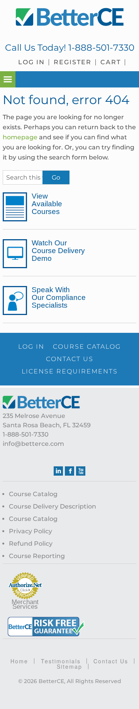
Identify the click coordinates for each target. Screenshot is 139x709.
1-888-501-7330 (101, 47)
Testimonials (61, 661)
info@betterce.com (33, 443)
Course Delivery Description (52, 506)
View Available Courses (47, 204)
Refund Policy (31, 543)
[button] (7, 79)
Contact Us (110, 661)
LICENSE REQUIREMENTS (70, 371)
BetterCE (69, 17)
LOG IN (31, 346)
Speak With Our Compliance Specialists (59, 298)
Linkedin (58, 471)
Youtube (80, 471)
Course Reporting (37, 556)
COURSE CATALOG (87, 346)
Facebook (69, 471)
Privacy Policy (30, 531)
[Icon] (15, 206)
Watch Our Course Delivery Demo (58, 251)
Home (19, 661)
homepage (20, 137)
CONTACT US (69, 359)
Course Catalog (33, 494)
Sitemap (69, 666)
